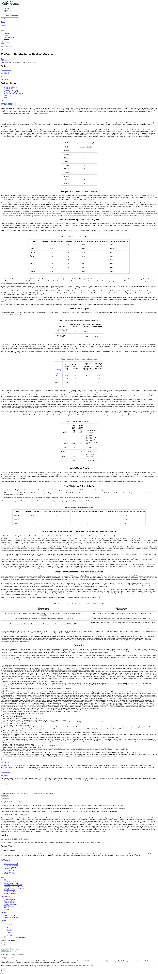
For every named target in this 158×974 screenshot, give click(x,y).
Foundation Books (9, 901)
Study (2, 877)
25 (1, 737)
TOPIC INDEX (9, 869)
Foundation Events (9, 899)
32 (1, 754)
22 (1, 731)
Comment (4, 795)
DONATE (7, 909)
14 (1, 715)
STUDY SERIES (9, 890)
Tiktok (9, 932)
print (5, 97)
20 (1, 725)
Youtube (9, 930)
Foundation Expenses (10, 904)
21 (1, 727)
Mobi (5, 95)
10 (1, 692)
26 (1, 739)
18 (1, 722)
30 (1, 749)
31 (1, 752)
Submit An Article (6, 42)
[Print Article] (2, 104)
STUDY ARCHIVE (10, 891)
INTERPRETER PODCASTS (13, 885)
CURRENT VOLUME (11, 864)
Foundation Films (9, 902)
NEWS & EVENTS (10, 881)
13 (1, 713)
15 (1, 716)
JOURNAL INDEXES (11, 865)
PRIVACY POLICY (10, 915)
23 (1, 732)
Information (4, 912)
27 (1, 744)
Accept (3, 969)
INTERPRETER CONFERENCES (14, 886)
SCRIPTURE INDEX (10, 873)
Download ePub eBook (11, 90)
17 (1, 720)
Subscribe (3, 25)
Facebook (9, 924)
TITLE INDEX (9, 872)
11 (1, 710)
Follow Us (4, 920)
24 (1, 734)
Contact (6, 907)
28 (1, 745)
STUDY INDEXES (10, 893)
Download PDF (9, 88)
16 (1, 718)
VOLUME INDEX (10, 867)
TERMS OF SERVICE (11, 917)
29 (1, 747)
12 (1, 711)
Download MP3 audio (10, 87)
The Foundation (5, 896)
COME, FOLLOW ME (11, 883)
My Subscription (9, 906)
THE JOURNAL (6, 860)
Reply (20, 802)
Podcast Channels (21, 937)
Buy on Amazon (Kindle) (11, 92)
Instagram (9, 935)
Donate (3, 22)
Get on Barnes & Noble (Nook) (13, 93)
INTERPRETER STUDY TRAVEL (15, 888)
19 (1, 723)
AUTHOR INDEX (10, 870)
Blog (5, 880)
